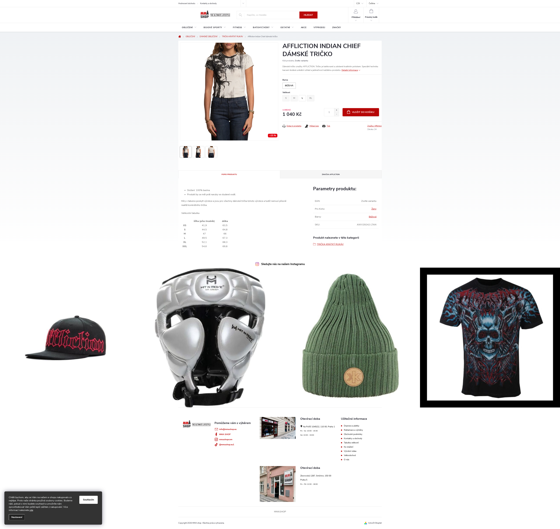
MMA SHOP (225, 434)
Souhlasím (88, 499)
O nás (346, 459)
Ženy (373, 209)
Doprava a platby (351, 426)
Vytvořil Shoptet (375, 523)
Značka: (374, 126)
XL (310, 98)
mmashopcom (225, 439)
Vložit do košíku (363, 112)
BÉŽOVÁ (289, 85)
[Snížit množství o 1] (336, 114)
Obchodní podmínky (353, 434)
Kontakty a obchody (208, 3)
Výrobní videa (350, 451)
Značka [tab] (331, 174)
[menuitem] (189, 27)
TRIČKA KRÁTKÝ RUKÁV (330, 244)
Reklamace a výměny (353, 430)
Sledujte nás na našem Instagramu (283, 264)
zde (31, 510)
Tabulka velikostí (351, 443)
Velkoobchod (350, 455)
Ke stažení (348, 447)
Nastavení (16, 517)
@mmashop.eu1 (226, 444)
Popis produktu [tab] (229, 174)
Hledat (308, 15)
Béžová (372, 216)
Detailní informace (350, 70)
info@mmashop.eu (228, 429)
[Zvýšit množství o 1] (336, 110)
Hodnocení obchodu (186, 3)
